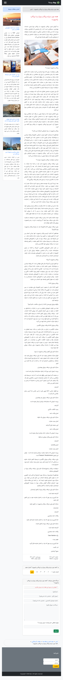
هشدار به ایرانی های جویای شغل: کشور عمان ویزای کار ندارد (12, 120)
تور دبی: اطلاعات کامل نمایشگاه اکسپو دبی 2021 (12, 75)
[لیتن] (54, 3)
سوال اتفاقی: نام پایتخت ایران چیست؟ (48, 623)
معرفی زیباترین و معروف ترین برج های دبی (12, 153)
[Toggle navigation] (5, 2)
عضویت (56, 666)
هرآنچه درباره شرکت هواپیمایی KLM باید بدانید (12, 28)
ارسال (56, 631)
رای (32, 572)
